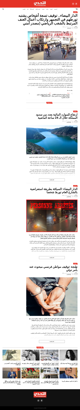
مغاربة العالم (38, 9)
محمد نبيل (69, 28)
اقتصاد (51, 9)
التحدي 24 (32, 9)
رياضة (47, 9)
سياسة (43, 9)
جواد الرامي (69, 122)
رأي (27, 9)
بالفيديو (24, 9)
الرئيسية (55, 9)
